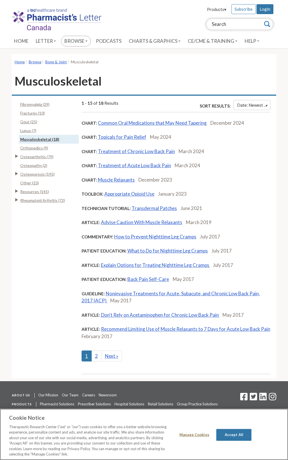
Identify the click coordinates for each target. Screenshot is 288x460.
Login (265, 9)
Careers (88, 395)
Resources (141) (34, 191)
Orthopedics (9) (34, 148)
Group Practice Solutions (197, 404)
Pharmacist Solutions (57, 404)
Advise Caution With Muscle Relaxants (141, 222)
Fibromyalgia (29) (35, 104)
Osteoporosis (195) (37, 174)
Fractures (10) (32, 113)
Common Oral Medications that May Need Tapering (152, 123)
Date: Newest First (254, 105)
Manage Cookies (194, 434)
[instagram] (272, 398)
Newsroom (108, 395)
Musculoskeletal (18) (39, 139)
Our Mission (48, 395)
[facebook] (244, 398)
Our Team (70, 395)
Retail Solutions (160, 404)
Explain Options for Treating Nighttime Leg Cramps (155, 265)
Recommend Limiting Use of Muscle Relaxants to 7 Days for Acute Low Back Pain (185, 329)
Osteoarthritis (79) (36, 156)
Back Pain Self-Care (148, 279)
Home (21, 41)
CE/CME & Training (211, 41)
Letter (45, 41)
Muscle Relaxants (116, 180)
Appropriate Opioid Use (129, 194)
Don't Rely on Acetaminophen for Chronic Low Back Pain (160, 315)
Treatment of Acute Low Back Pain (134, 165)
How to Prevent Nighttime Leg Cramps (155, 237)
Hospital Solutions (129, 404)
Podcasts (109, 41)
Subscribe (244, 9)
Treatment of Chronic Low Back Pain (136, 151)
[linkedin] (263, 398)
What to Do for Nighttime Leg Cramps (167, 251)
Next (111, 356)
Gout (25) (28, 121)
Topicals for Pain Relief (122, 137)
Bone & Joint (56, 62)
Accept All (234, 434)
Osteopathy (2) (33, 165)
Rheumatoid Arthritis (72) (42, 200)
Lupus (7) (28, 130)
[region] (144, 434)
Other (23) (29, 182)
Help (251, 41)
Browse (74, 41)
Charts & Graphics (153, 41)
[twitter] (252, 398)
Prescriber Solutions (94, 404)
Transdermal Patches (154, 208)
